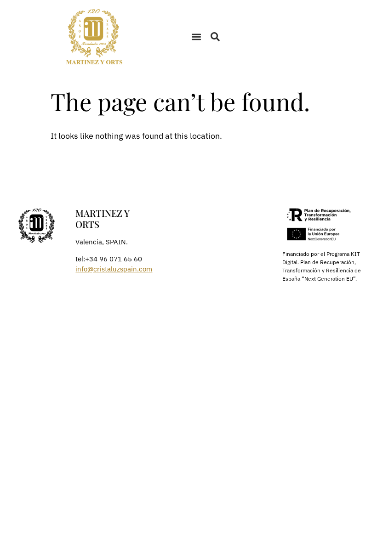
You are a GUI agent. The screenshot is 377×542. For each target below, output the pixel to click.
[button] (196, 37)
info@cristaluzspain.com (113, 269)
